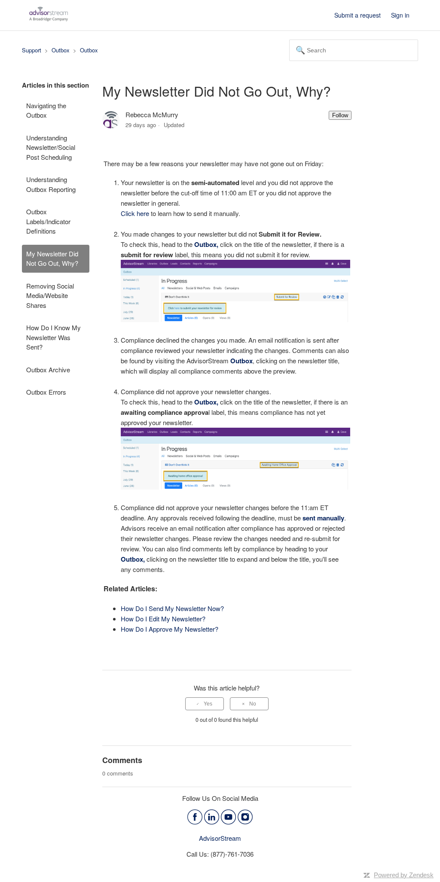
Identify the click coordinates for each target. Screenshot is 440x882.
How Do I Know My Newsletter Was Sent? (53, 337)
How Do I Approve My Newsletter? (169, 628)
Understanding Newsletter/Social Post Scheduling (50, 147)
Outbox (61, 50)
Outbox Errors (46, 391)
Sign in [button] (400, 15)
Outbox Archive (48, 369)
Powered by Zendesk (404, 875)
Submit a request (357, 15)
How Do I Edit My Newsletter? (163, 618)
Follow (340, 115)
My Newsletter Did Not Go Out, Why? (52, 258)
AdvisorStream (220, 837)
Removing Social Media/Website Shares (50, 295)
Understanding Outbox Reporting (51, 184)
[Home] (48, 19)
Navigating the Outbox (46, 110)
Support (31, 50)
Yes (208, 704)
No (252, 704)
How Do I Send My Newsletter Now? (172, 608)
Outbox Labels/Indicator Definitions (48, 221)
